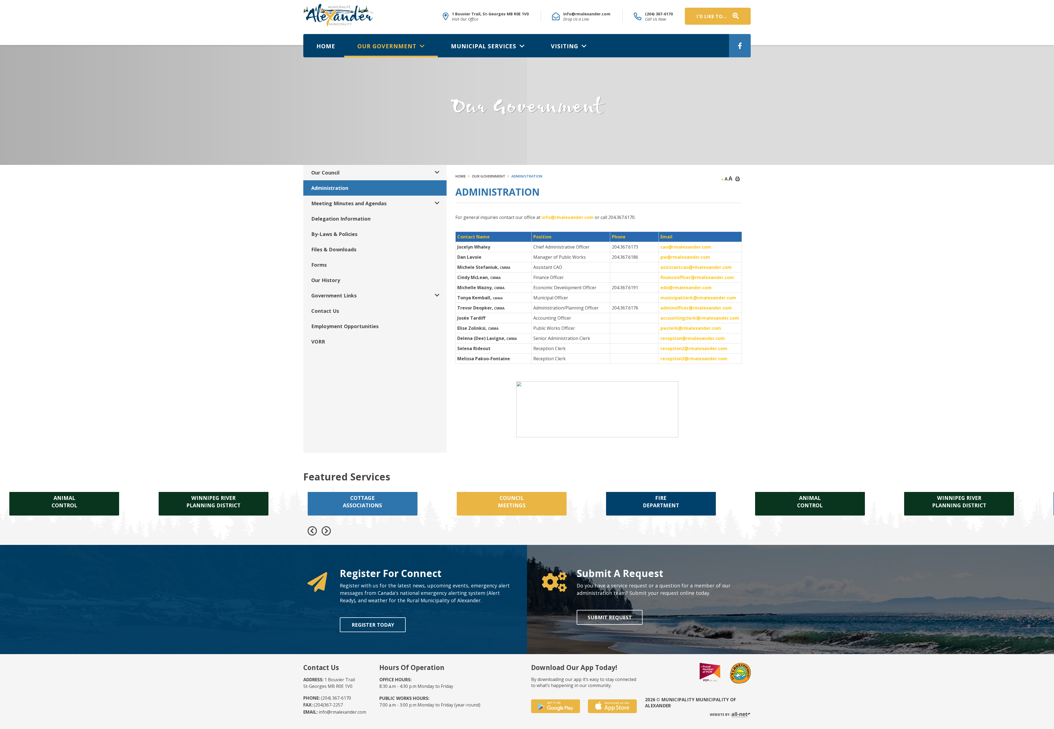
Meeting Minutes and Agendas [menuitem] (348, 203)
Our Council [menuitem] (325, 172)
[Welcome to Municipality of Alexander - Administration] (338, 15)
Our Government (488, 176)
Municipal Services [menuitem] (484, 46)
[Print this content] (737, 179)
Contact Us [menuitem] (325, 311)
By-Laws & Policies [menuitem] (334, 234)
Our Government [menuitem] (387, 46)
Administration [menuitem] (329, 188)
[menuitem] (325, 46)
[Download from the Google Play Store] (555, 706)
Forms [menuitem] (319, 264)
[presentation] (312, 531)
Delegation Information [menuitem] (341, 218)
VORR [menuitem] (318, 341)
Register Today (372, 624)
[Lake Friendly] (740, 672)
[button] (437, 172)
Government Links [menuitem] (334, 295)
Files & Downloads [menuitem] (333, 249)
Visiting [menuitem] (565, 46)
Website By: (720, 715)
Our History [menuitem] (325, 280)
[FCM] (710, 672)
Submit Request (609, 617)
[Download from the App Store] (612, 706)
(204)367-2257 (323, 705)
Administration (526, 176)
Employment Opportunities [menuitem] (345, 326)
